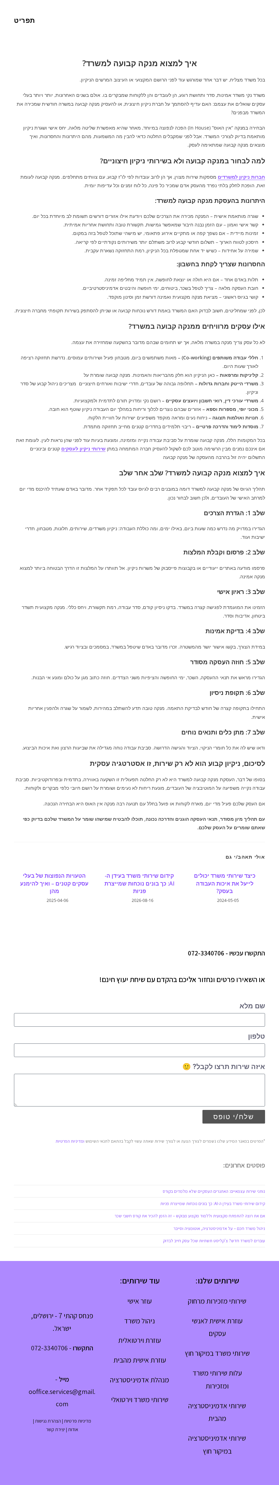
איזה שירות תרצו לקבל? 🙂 (223, 1067)
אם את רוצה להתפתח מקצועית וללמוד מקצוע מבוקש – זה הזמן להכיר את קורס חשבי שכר (190, 1216)
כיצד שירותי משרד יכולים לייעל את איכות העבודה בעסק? (225, 883)
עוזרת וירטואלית (139, 1340)
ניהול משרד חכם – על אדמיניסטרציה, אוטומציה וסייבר (219, 1228)
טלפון (256, 1036)
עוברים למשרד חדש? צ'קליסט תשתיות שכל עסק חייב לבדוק (214, 1241)
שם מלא (252, 1006)
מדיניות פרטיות (77, 1421)
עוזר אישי (139, 1301)
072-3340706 (206, 953)
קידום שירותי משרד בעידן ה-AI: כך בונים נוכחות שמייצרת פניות (139, 883)
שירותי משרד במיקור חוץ (217, 1353)
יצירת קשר (55, 1429)
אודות (73, 1429)
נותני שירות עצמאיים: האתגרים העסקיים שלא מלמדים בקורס (214, 1191)
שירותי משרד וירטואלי (139, 1399)
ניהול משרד (139, 1320)
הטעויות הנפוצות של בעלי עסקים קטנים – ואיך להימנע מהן (54, 883)
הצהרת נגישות (48, 1421)
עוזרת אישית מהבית (139, 1360)
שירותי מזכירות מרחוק (217, 1301)
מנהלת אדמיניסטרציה (139, 1379)
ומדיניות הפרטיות (69, 1141)
